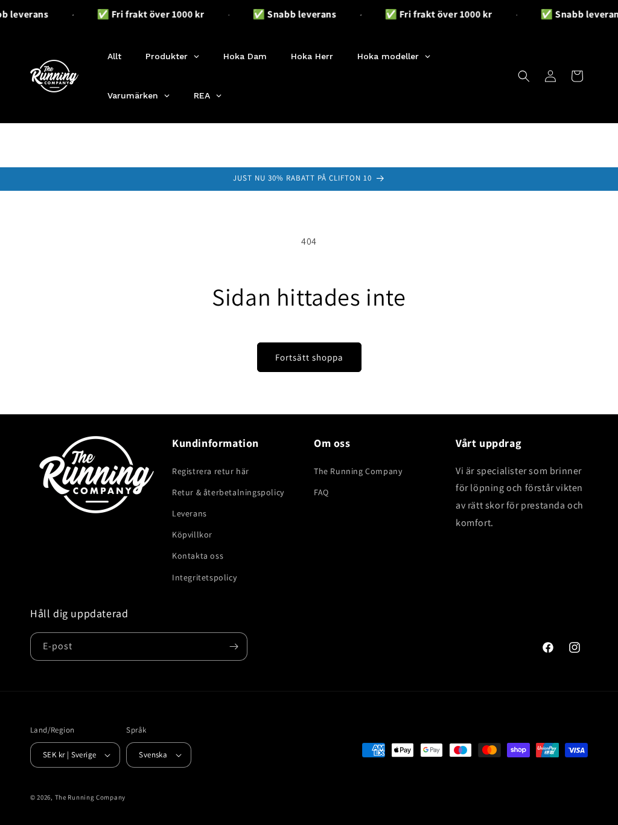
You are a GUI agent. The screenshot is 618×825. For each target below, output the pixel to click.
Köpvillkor (192, 534)
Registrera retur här (210, 471)
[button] (524, 76)
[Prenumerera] (233, 646)
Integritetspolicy (204, 577)
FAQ (321, 492)
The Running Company (358, 471)
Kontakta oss (197, 555)
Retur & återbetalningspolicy (228, 492)
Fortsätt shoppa (309, 357)
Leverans (189, 513)
